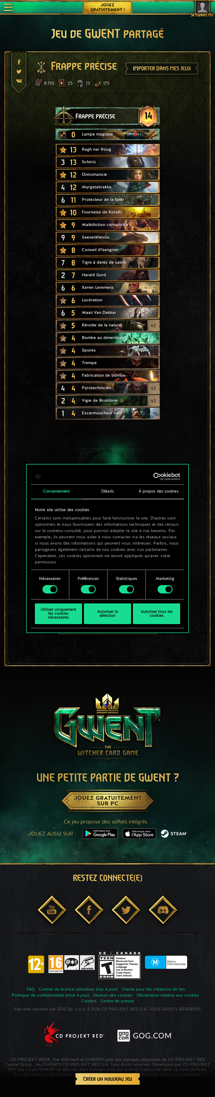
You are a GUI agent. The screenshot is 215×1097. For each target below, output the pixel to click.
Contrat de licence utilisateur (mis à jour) (78, 989)
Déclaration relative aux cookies (168, 995)
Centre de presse (117, 1001)
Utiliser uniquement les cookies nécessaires (58, 614)
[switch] (88, 589)
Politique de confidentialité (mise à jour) (50, 995)
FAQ (30, 989)
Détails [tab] (107, 492)
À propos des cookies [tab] (159, 492)
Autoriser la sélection (107, 614)
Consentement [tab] (56, 492)
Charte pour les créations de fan (153, 989)
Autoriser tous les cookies (157, 614)
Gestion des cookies (113, 995)
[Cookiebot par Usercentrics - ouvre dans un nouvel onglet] (157, 476)
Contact (88, 1001)
